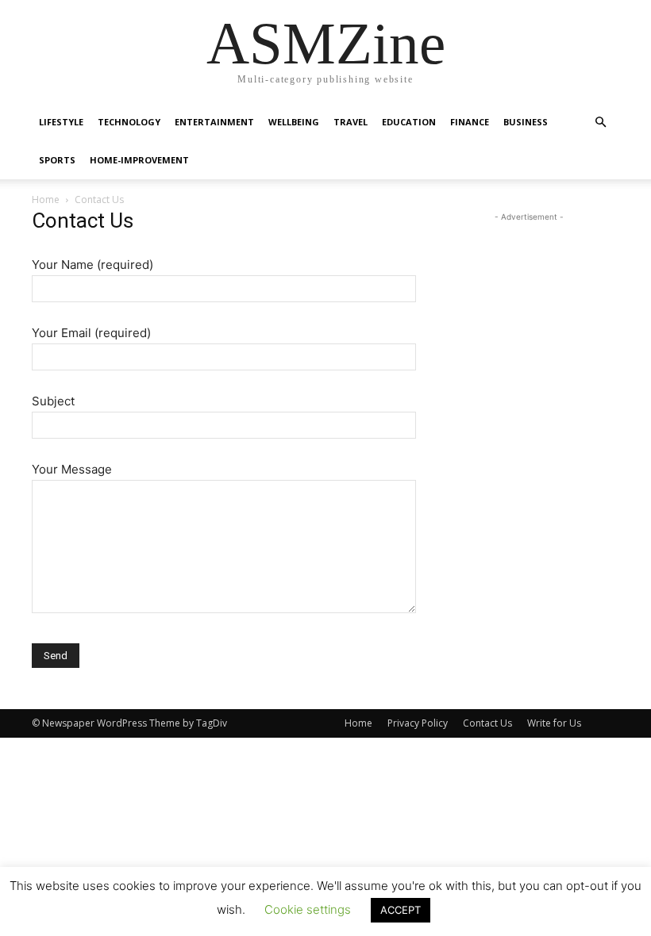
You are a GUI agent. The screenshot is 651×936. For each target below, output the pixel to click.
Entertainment (214, 122)
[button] (600, 122)
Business (525, 122)
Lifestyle (61, 122)
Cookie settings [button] (307, 909)
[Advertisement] (528, 304)
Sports (57, 160)
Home (46, 199)
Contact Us (487, 723)
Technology (129, 122)
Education (409, 122)
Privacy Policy (417, 723)
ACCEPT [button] (400, 909)
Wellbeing (293, 122)
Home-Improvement (139, 160)
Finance (469, 122)
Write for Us (554, 723)
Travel (350, 122)
